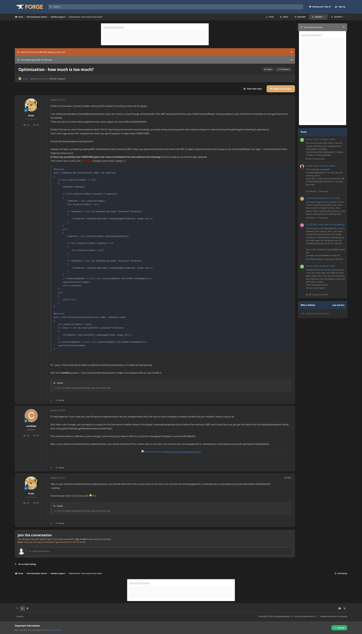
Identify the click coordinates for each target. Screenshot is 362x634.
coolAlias (31, 426)
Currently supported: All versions (36, 59)
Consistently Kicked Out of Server (323, 198)
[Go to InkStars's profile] (302, 199)
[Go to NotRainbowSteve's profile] (302, 225)
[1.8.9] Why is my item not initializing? (325, 224)
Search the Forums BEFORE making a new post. (43, 52)
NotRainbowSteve (316, 259)
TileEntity (312, 191)
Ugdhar (308, 313)
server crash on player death (320, 139)
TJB (310, 158)
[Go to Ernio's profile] (19, 78)
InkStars (312, 217)
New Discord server (313, 27)
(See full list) (338, 305)
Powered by (333, 616)
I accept (341, 627)
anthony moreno (321, 313)
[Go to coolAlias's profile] (31, 415)
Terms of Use (55, 630)
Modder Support (57, 78)
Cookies (20, 616)
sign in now (80, 539)
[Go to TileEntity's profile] (302, 166)
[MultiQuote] (51, 400)
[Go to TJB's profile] (302, 140)
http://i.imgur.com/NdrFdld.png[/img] (183, 451)
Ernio (25, 78)
